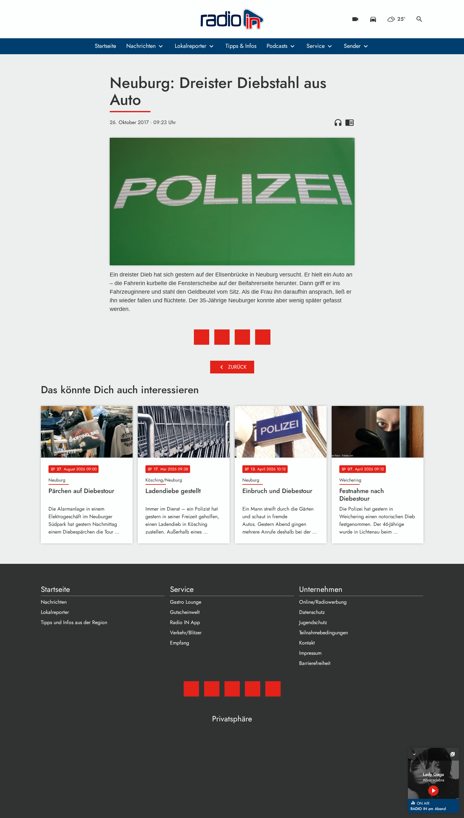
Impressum (310, 653)
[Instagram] (72, 19)
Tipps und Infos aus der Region (74, 622)
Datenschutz (312, 612)
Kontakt (307, 642)
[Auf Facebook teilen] (201, 337)
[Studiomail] (47, 19)
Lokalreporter (190, 46)
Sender (352, 46)
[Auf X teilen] (222, 337)
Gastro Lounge (185, 602)
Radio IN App (185, 622)
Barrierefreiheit (314, 663)
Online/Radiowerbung (323, 602)
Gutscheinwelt (185, 612)
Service (315, 46)
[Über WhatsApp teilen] (242, 337)
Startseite (105, 46)
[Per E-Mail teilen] (262, 337)
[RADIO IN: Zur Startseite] (232, 19)
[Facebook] (60, 19)
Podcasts (277, 46)
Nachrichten (141, 46)
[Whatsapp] (85, 19)
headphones (338, 122)
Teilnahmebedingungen (323, 632)
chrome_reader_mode (349, 122)
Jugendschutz (313, 622)
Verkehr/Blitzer (186, 632)
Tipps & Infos (240, 46)
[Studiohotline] (98, 19)
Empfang (179, 642)
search (419, 19)
